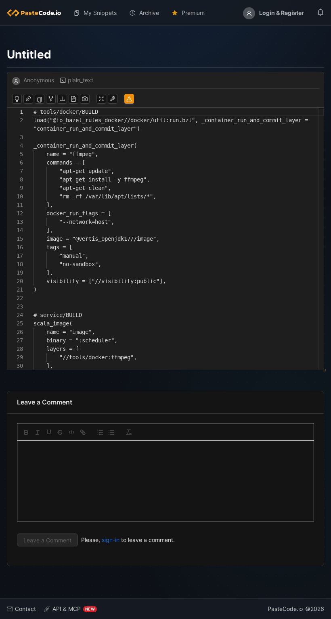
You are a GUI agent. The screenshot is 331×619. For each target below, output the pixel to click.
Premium (193, 12)
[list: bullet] (111, 432)
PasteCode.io (285, 608)
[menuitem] (37, 13)
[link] (82, 432)
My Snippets (100, 12)
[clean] (128, 432)
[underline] (48, 432)
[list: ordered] (100, 432)
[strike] (60, 432)
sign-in (110, 539)
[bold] (26, 432)
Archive (149, 12)
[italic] (37, 432)
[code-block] (71, 432)
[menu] (165, 13)
